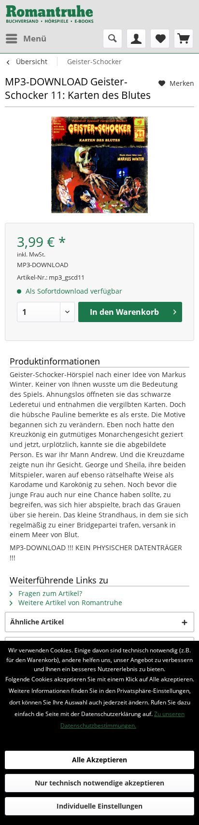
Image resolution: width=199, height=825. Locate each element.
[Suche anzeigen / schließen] (112, 38)
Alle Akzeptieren (99, 759)
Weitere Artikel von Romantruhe (69, 602)
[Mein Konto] (136, 38)
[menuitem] (25, 38)
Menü (34, 38)
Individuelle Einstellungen (99, 806)
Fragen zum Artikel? (49, 593)
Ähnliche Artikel (37, 621)
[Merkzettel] (160, 38)
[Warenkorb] (183, 38)
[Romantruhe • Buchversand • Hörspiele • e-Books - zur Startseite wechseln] (50, 14)
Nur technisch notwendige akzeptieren (99, 782)
